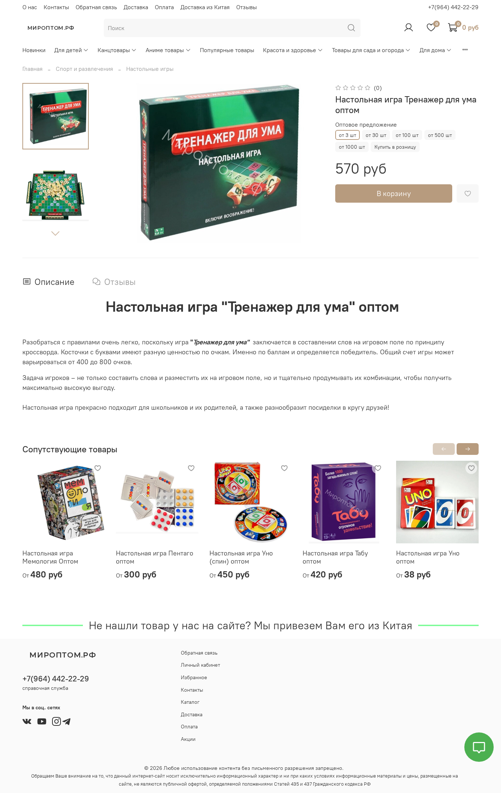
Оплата (164, 7)
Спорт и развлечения (84, 68)
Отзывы (246, 7)
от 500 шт (440, 135)
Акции (188, 739)
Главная (32, 68)
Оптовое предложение (366, 124)
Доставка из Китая (205, 7)
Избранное (194, 677)
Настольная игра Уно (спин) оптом (241, 557)
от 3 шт (347, 135)
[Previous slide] (115, 163)
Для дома (432, 50)
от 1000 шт (352, 147)
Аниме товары (165, 50)
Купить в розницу (395, 147)
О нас (29, 7)
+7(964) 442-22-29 (453, 7)
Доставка (136, 7)
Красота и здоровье (289, 50)
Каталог (190, 702)
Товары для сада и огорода (368, 50)
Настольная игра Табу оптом (335, 557)
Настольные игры (149, 68)
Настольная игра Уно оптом (428, 557)
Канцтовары (114, 50)
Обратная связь (96, 7)
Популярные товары (227, 50)
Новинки (33, 50)
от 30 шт (376, 135)
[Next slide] (55, 233)
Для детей (68, 50)
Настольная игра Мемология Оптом (50, 557)
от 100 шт (407, 135)
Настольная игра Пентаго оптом (154, 557)
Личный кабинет (200, 665)
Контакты (56, 7)
